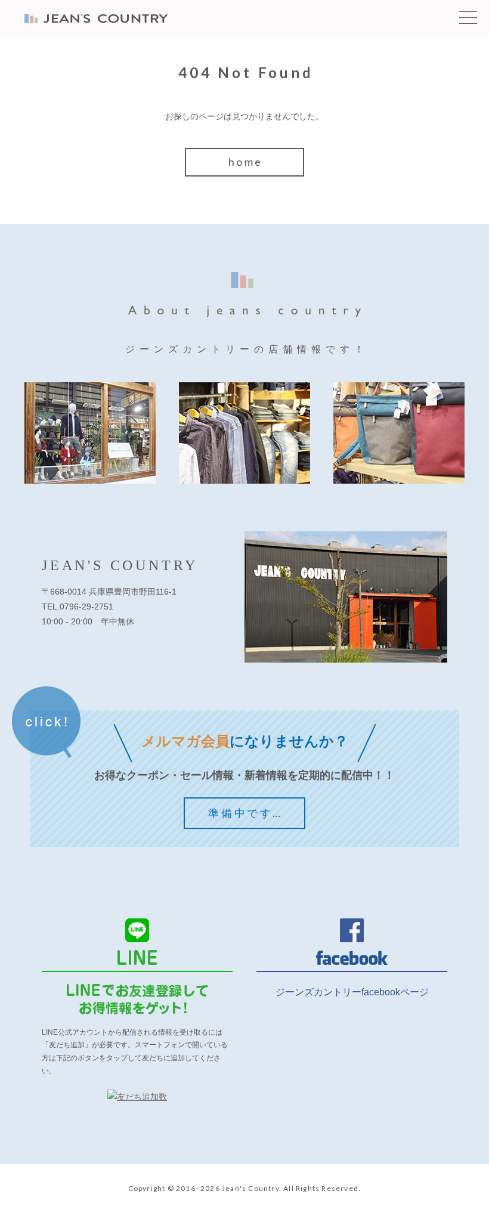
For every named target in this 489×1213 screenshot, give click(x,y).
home (245, 161)
